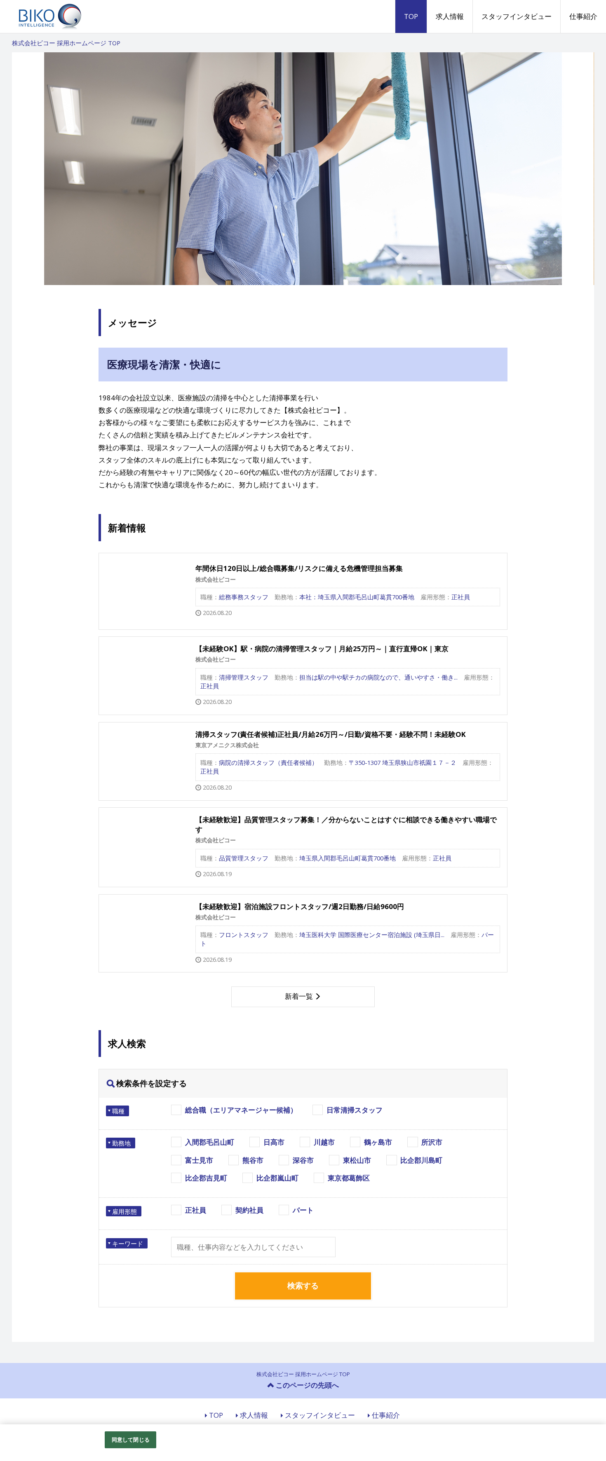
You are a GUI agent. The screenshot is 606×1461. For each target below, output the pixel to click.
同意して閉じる (131, 1439)
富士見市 (199, 1160)
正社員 (195, 1210)
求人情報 (450, 16)
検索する (303, 1285)
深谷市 (303, 1160)
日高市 (273, 1142)
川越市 (324, 1142)
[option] (303, 168)
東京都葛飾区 (349, 1178)
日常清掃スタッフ (354, 1110)
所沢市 (431, 1142)
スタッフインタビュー (517, 16)
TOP (411, 16)
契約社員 (249, 1210)
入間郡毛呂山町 (209, 1142)
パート (303, 1210)
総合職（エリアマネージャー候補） (241, 1110)
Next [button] (577, 169)
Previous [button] (28, 169)
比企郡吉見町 (206, 1178)
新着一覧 (299, 996)
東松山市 (357, 1160)
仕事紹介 (583, 16)
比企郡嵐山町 (277, 1178)
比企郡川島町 (421, 1160)
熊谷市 (252, 1160)
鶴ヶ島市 (378, 1142)
